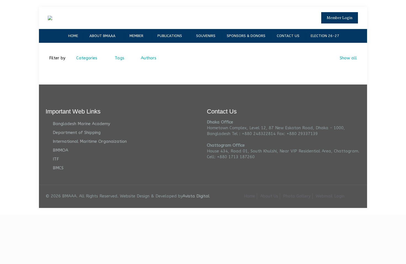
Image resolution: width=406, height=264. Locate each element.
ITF (56, 159)
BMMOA (60, 150)
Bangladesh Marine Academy (81, 123)
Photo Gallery (297, 196)
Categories (86, 58)
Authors (148, 58)
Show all (348, 58)
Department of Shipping (77, 132)
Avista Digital (196, 196)
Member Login (339, 17)
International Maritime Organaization (90, 141)
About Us (269, 196)
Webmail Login (330, 196)
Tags (119, 58)
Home (249, 196)
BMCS (58, 167)
